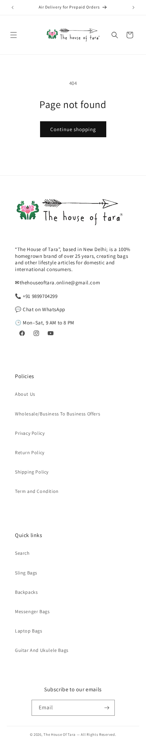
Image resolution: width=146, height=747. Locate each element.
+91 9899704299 (40, 296)
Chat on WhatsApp (44, 309)
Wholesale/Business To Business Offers (57, 414)
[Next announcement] (133, 7)
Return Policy (29, 452)
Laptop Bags (28, 631)
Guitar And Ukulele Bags (42, 650)
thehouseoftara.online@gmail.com (60, 282)
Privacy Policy (29, 433)
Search (22, 553)
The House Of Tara (60, 734)
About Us (25, 394)
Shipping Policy (32, 472)
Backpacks (26, 592)
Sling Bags (26, 573)
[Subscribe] (106, 708)
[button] (13, 35)
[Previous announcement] (12, 7)
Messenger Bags (32, 611)
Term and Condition (37, 491)
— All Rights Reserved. (96, 734)
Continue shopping (73, 129)
